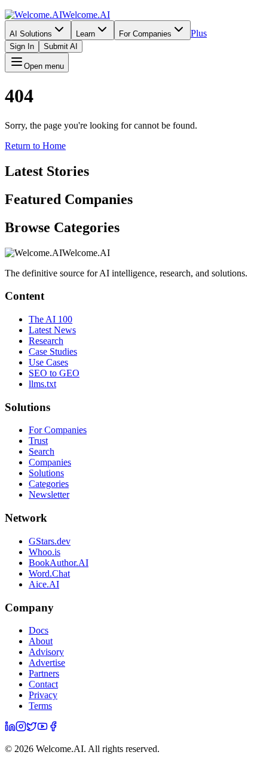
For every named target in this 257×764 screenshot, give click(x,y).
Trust (38, 441)
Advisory (46, 652)
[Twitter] (31, 728)
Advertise (47, 663)
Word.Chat (49, 573)
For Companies (145, 33)
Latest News (52, 330)
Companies (50, 462)
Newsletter (49, 494)
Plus (199, 33)
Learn (85, 33)
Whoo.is (44, 552)
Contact (43, 684)
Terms (40, 706)
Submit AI (61, 46)
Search (41, 451)
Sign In (22, 46)
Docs (38, 630)
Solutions (46, 473)
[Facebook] (53, 728)
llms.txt (42, 384)
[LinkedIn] (10, 728)
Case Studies (53, 351)
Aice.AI (44, 584)
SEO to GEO (54, 373)
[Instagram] (21, 728)
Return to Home (35, 146)
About (41, 641)
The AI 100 (50, 319)
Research (46, 341)
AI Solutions (31, 33)
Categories (49, 484)
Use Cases (48, 362)
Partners (44, 673)
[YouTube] (42, 728)
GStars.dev (50, 541)
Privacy (43, 695)
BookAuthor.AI (58, 563)
